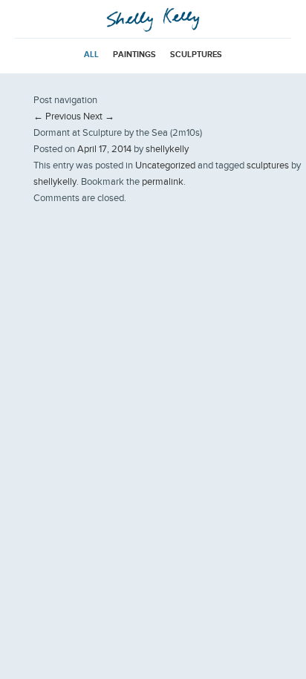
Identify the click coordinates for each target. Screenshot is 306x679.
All (91, 54)
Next (98, 116)
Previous (57, 116)
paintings (134, 54)
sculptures (196, 54)
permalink (162, 181)
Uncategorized (165, 165)
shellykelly (167, 148)
